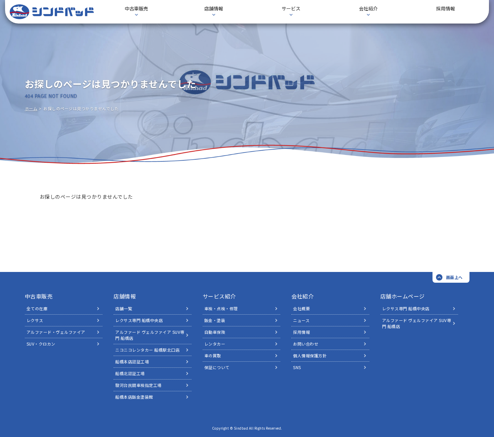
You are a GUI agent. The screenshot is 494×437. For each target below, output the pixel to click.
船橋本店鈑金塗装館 (134, 397)
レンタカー (214, 344)
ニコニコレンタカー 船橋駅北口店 (147, 350)
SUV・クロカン (41, 344)
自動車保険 (214, 332)
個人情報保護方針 (310, 355)
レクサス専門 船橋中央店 (139, 320)
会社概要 (301, 308)
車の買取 (212, 355)
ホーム (31, 108)
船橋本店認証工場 (132, 361)
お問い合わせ (305, 344)
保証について (217, 367)
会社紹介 (302, 296)
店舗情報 (125, 296)
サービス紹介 (219, 296)
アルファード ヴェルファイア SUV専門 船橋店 (149, 335)
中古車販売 (39, 296)
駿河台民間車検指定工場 (138, 385)
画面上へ (454, 277)
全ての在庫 (37, 308)
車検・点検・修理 (221, 308)
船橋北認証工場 (130, 373)
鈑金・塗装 (214, 320)
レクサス (35, 320)
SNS (297, 367)
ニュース (301, 320)
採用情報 (445, 8)
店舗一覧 (123, 308)
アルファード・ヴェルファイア (56, 332)
